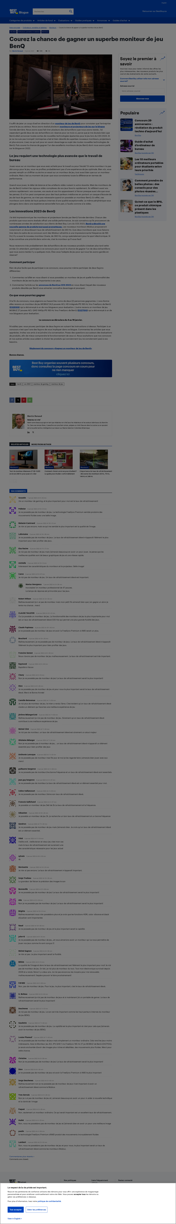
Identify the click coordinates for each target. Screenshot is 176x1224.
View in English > (15, 1218)
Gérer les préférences (36, 1209)
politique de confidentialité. (49, 1201)
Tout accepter (16, 1209)
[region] (88, 1203)
